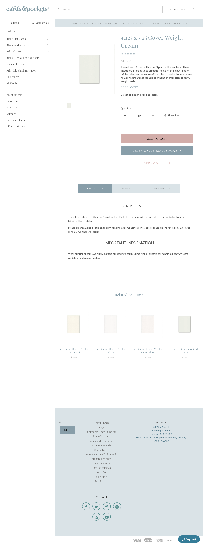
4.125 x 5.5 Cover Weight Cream (184, 350)
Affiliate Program (102, 458)
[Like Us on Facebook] (86, 506)
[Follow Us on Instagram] (117, 506)
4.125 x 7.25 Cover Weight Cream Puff (74, 350)
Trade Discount (101, 436)
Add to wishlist (157, 162)
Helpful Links (101, 422)
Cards (84, 23)
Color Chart (13, 101)
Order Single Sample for (157, 150)
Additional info (163, 188)
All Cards (11, 83)
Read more (129, 87)
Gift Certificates (15, 126)
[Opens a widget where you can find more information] (189, 539)
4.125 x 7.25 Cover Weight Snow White (147, 350)
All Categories (40, 22)
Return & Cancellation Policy (101, 454)
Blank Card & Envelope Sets (22, 57)
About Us (11, 107)
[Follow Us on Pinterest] (107, 506)
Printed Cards (14, 51)
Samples (11, 113)
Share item (174, 115)
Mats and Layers (15, 64)
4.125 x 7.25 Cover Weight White (110, 350)
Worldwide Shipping (101, 441)
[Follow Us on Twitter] (96, 506)
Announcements (101, 445)
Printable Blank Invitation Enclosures (21, 73)
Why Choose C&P (101, 463)
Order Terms (101, 450)
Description (95, 188)
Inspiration (101, 481)
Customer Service (16, 120)
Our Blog (101, 477)
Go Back (14, 22)
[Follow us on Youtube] (107, 517)
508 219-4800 (161, 441)
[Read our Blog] (96, 517)
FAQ (101, 427)
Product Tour (14, 94)
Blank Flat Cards (16, 38)
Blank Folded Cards (17, 45)
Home (74, 23)
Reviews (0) (129, 188)
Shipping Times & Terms (101, 432)
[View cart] (193, 9)
